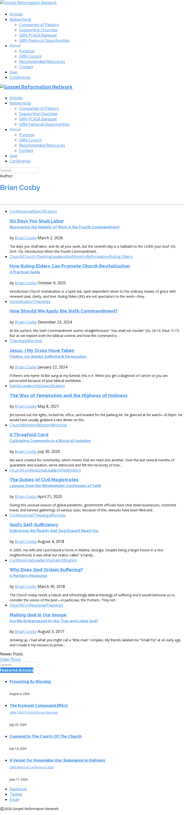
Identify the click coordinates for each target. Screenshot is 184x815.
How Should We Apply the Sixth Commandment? (64, 310)
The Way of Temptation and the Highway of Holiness (68, 395)
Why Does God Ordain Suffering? (46, 572)
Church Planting (37, 256)
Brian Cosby (26, 237)
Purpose (26, 51)
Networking (20, 19)
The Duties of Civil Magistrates (55, 482)
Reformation (97, 256)
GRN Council (30, 56)
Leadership (62, 256)
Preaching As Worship (30, 681)
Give (13, 72)
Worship (34, 340)
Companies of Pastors (39, 24)
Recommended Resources (42, 61)
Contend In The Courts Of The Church (46, 736)
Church (16, 256)
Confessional (21, 211)
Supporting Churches (38, 30)
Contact (26, 66)
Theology (42, 301)
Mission (44, 425)
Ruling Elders (121, 256)
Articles (16, 14)
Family (15, 385)
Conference (20, 77)
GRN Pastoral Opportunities (44, 40)
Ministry (79, 256)
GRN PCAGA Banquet (38, 35)
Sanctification (45, 211)
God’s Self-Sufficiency (54, 527)
